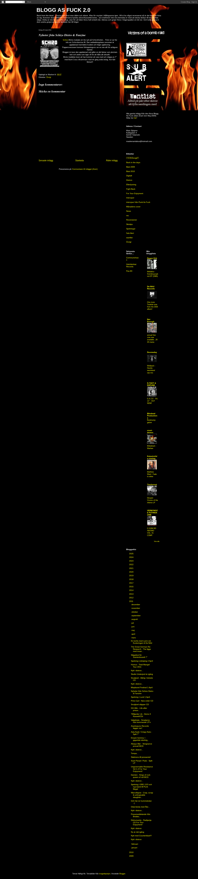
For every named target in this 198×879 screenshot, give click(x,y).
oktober (134, 612)
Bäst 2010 (130, 171)
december (136, 604)
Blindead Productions (152, 415)
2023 (131, 561)
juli (132, 623)
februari (135, 844)
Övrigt (48, 77)
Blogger (122, 874)
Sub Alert (130, 233)
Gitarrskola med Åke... (140, 807)
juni (133, 627)
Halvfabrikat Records (131, 265)
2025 (131, 554)
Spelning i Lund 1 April (140, 697)
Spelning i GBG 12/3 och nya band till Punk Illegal (141, 786)
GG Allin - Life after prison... (139, 709)
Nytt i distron (136, 828)
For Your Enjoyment (134, 193)
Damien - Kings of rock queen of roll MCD (140, 776)
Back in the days (133, 162)
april (133, 634)
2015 (131, 587)
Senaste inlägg (46, 160)
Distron (129, 180)
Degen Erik (152, 258)
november (136, 608)
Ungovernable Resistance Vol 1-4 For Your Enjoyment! (142, 769)
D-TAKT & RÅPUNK (151, 384)
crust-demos (150, 431)
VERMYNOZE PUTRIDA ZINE (152, 512)
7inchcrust (152, 484)
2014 (131, 590)
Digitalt (129, 176)
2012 (131, 598)
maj (133, 630)
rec (127, 215)
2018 (131, 579)
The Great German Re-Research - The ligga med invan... (141, 649)
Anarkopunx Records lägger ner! (140, 727)
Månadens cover (133, 207)
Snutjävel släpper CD (140, 704)
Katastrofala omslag (152, 457)
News (128, 211)
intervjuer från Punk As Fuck (138, 202)
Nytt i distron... (137, 670)
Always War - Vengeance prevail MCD (141, 745)
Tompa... (134, 753)
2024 (131, 557)
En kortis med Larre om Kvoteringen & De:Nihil (141, 642)
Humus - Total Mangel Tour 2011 (140, 665)
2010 (131, 852)
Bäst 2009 (130, 167)
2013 (131, 594)
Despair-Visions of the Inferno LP (152, 500)
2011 (131, 601)
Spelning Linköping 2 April (142, 661)
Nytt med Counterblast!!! (141, 836)
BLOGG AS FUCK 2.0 (63, 10)
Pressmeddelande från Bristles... (140, 815)
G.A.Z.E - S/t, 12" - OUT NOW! (152, 401)
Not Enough (150, 320)
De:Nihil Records (151, 287)
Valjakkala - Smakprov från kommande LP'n (141, 721)
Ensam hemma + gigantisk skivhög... (140, 739)
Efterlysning (131, 184)
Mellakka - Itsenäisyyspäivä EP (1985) (152, 274)
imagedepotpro (104, 874)
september (136, 615)
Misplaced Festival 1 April (141, 687)
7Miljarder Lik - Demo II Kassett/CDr (141, 715)
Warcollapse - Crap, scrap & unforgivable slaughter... (142, 795)
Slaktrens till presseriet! (141, 757)
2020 (131, 572)
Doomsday (152, 352)
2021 (131, 568)
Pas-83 (129, 271)
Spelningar (130, 229)
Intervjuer (130, 198)
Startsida (79, 160)
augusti (134, 619)
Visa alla (156, 541)
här (135, 118)
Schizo (65, 40)
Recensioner (131, 220)
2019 (131, 575)
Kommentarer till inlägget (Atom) (85, 169)
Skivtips (129, 224)
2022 (131, 564)
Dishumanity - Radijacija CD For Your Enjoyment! (141, 822)
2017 (131, 583)
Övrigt (132, 158)
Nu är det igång (137, 832)
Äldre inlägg (112, 160)
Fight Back (130, 189)
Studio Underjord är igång (142, 674)
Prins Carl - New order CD (142, 701)
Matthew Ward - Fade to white (152, 474)
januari (134, 848)
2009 (131, 856)
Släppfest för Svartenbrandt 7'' (139, 656)
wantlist (129, 238)
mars (133, 638)
